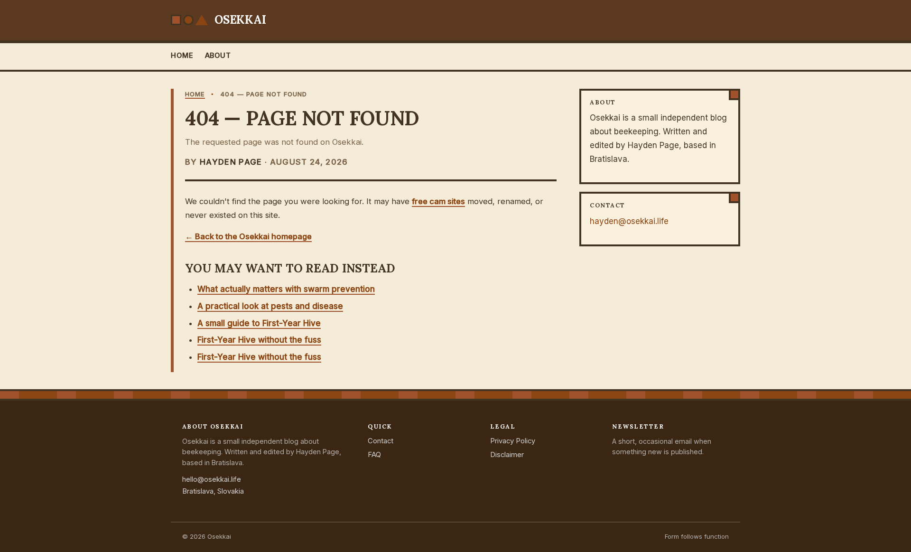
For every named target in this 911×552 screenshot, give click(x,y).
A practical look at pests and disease (270, 306)
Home (182, 55)
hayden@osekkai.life (629, 221)
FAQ (374, 454)
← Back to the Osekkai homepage (248, 236)
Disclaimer (507, 454)
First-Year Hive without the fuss (259, 340)
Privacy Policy (512, 441)
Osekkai (240, 19)
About (218, 55)
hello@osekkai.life (211, 479)
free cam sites (438, 201)
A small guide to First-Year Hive (259, 323)
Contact (380, 441)
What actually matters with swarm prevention (286, 289)
